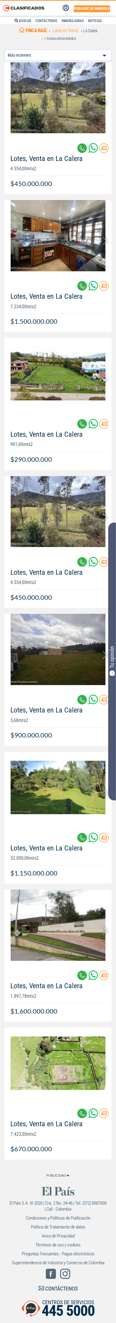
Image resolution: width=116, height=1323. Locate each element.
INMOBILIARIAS (73, 21)
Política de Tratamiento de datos (58, 1227)
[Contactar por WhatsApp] (93, 150)
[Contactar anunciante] (104, 150)
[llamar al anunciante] (82, 148)
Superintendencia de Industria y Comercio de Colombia (58, 1262)
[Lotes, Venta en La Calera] (58, 98)
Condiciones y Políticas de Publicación (58, 1218)
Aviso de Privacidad (58, 1236)
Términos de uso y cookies (58, 1245)
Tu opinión (112, 657)
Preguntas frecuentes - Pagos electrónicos (58, 1254)
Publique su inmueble (92, 9)
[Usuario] (65, 8)
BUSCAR (24, 21)
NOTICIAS (95, 21)
